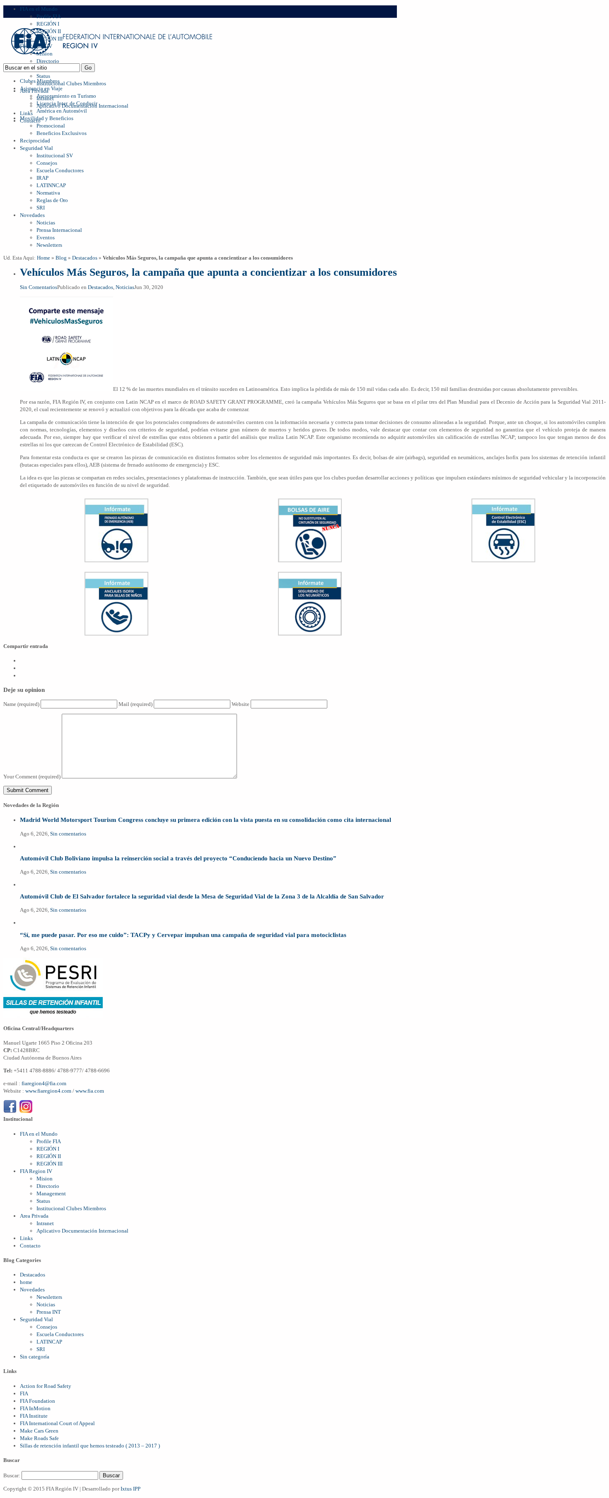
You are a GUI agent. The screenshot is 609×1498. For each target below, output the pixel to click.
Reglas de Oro (52, 200)
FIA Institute (34, 1416)
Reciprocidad (35, 140)
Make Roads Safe (39, 1438)
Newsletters (49, 245)
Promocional (50, 126)
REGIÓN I (47, 1149)
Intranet (45, 1223)
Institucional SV (54, 155)
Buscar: (11, 1475)
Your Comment (31, 776)
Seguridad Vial (36, 148)
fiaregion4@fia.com (44, 1083)
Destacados (84, 258)
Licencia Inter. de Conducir (66, 103)
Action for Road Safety (45, 1386)
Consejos (46, 163)
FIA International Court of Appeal (57, 1423)
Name (21, 704)
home (26, 1282)
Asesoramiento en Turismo (66, 96)
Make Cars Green (39, 1431)
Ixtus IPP (130, 1489)
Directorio (47, 1186)
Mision (44, 1178)
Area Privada (34, 1216)
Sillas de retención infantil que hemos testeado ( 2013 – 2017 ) (90, 1446)
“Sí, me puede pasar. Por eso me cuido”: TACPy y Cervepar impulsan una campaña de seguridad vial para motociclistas (183, 934)
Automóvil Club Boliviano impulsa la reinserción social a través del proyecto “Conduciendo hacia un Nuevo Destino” (178, 858)
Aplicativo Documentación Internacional (82, 1231)
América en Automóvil (61, 111)
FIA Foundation (37, 1401)
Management (51, 1193)
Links (26, 113)
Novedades (32, 215)
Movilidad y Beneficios (46, 118)
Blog (61, 258)
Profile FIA (48, 16)
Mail (135, 704)
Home (43, 258)
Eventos (45, 237)
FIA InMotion (35, 1408)
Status (43, 76)
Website (240, 704)
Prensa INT (48, 1312)
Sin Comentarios (38, 287)
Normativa (48, 193)
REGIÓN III (49, 1164)
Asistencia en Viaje (41, 88)
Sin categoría (34, 1356)
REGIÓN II (48, 1156)
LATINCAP (49, 1342)
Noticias (45, 222)
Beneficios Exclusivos (61, 133)
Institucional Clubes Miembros (71, 83)
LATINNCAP (51, 185)
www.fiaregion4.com (48, 1091)
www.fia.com (89, 1091)
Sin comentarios (68, 834)
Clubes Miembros (40, 81)
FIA (24, 1393)
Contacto (30, 1246)
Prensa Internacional (59, 230)
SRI (40, 208)
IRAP (42, 178)
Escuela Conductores (60, 170)
